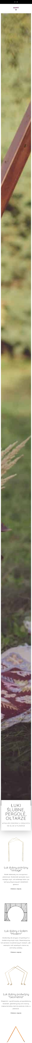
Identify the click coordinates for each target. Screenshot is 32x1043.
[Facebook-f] (15, 2)
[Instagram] (17, 2)
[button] (16, 10)
